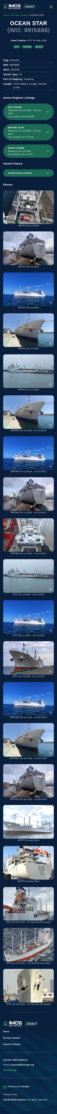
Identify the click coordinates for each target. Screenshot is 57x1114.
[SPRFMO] (28, 412)
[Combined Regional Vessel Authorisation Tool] (20, 6)
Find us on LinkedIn (18, 1086)
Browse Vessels (11, 1038)
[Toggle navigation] (51, 7)
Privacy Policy (10, 1094)
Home (6, 1031)
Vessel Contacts (12, 1044)
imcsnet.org (9, 1070)
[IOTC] (28, 576)
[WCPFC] (28, 207)
